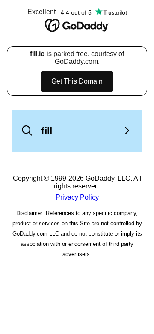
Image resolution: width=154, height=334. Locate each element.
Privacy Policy (77, 197)
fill (46, 131)
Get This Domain (77, 81)
